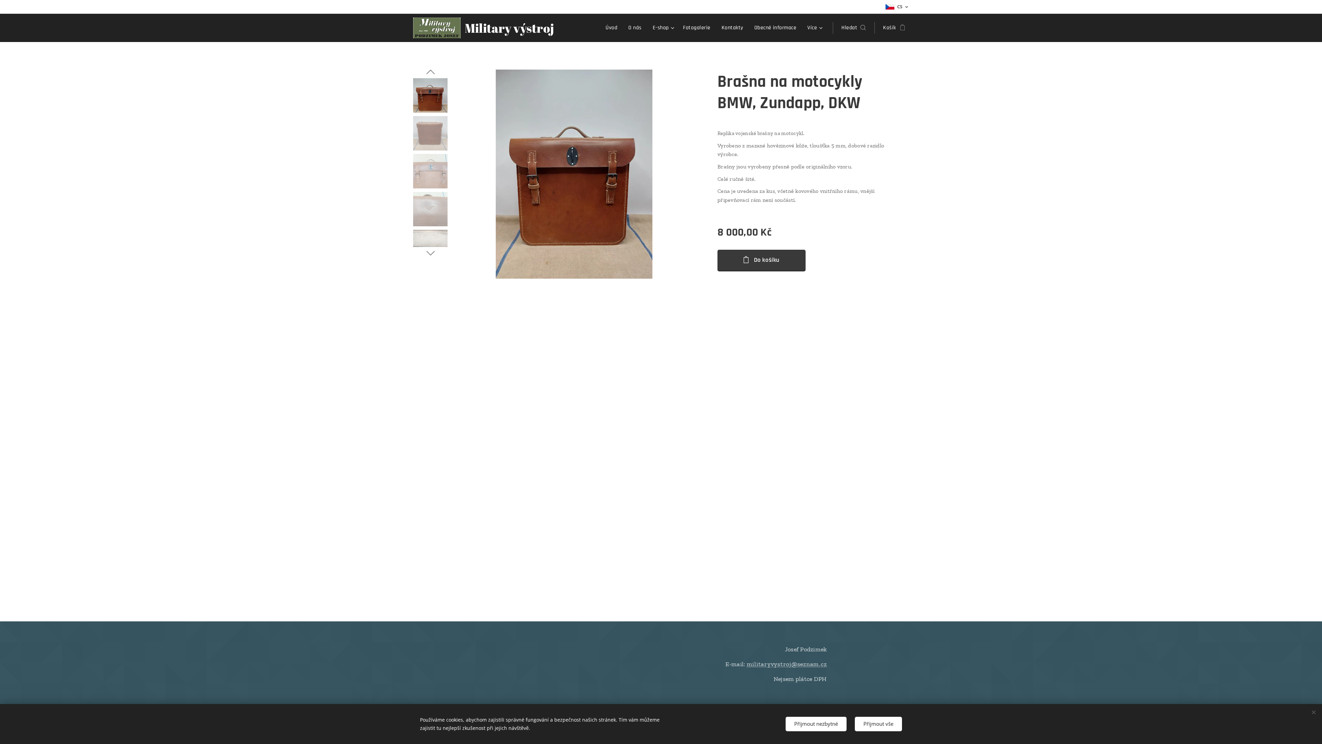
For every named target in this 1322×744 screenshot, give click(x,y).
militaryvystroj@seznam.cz (787, 664)
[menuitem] (613, 28)
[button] (853, 28)
